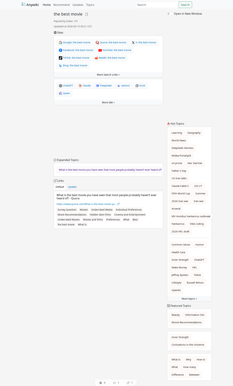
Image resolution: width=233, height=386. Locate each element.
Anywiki (32, 4)
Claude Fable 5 (180, 186)
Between (194, 374)
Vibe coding (197, 223)
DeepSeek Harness (182, 148)
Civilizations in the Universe (188, 344)
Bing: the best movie (74, 65)
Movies (84, 209)
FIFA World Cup (181, 193)
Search (185, 5)
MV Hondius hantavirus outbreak (191, 216)
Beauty (176, 314)
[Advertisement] (35, 63)
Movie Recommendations (72, 214)
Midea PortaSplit (181, 155)
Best (135, 219)
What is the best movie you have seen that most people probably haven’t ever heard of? (110, 169)
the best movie (66, 224)
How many (189, 367)
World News (179, 140)
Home (47, 5)
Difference (178, 374)
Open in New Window (188, 14)
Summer (200, 193)
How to (201, 359)
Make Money (179, 267)
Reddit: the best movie (111, 57)
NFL (194, 267)
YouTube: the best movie (116, 50)
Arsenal (176, 208)
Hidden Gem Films (100, 214)
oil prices (177, 163)
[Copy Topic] (86, 14)
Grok (142, 85)
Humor (199, 244)
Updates (77, 5)
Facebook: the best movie (77, 50)
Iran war (199, 201)
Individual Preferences (129, 209)
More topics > (189, 298)
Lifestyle (176, 282)
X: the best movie (145, 42)
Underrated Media (101, 209)
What (126, 219)
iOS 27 (198, 186)
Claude (86, 85)
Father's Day (179, 170)
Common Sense (181, 244)
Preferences (113, 219)
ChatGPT (67, 85)
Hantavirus (178, 223)
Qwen (66, 93)
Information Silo (194, 314)
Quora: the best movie (112, 42)
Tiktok (197, 275)
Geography (194, 132)
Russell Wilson (195, 282)
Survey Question (67, 209)
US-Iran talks (179, 178)
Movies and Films (93, 219)
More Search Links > (108, 74)
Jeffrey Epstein (180, 275)
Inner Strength (180, 259)
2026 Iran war (180, 201)
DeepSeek (105, 85)
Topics (90, 5)
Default (60, 186)
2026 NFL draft (180, 231)
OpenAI (176, 290)
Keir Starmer (195, 163)
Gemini (125, 85)
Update (72, 186)
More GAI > (108, 102)
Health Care (178, 252)
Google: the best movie (76, 42)
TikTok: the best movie (75, 57)
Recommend (61, 5)
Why (188, 359)
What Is (82, 224)
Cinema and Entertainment (129, 214)
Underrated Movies (69, 219)
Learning (177, 132)
